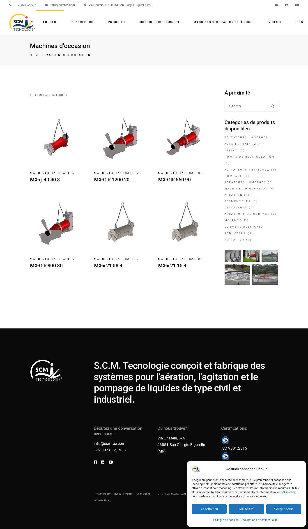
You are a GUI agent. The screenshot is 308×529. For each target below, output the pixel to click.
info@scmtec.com (109, 443)
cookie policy (287, 492)
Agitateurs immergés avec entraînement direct (246, 144)
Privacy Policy (102, 493)
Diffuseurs (236, 207)
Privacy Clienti (142, 493)
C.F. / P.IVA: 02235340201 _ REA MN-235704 (182, 493)
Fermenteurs (238, 201)
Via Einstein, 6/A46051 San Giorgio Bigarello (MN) (181, 444)
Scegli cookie (284, 509)
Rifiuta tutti (246, 509)
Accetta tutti (209, 509)
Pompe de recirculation (250, 156)
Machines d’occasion (52, 173)
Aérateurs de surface (247, 214)
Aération (234, 195)
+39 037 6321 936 (110, 450)
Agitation (235, 239)
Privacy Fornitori (122, 493)
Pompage (233, 176)
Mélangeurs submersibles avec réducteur (244, 227)
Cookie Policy (103, 500)
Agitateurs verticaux (247, 169)
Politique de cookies (226, 520)
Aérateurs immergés (246, 182)
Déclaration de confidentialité (259, 520)
